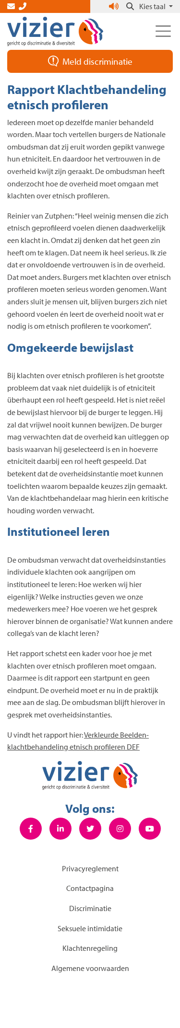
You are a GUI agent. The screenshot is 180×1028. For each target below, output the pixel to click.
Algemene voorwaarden (90, 968)
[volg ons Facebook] (31, 829)
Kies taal (153, 6)
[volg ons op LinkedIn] (60, 829)
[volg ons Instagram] (120, 829)
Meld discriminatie (97, 61)
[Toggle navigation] (163, 31)
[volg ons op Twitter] (90, 829)
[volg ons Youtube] (150, 829)
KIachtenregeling (90, 948)
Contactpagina (90, 888)
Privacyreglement (90, 868)
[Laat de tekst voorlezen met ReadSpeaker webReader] (114, 6)
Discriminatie (90, 908)
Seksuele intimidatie (90, 928)
